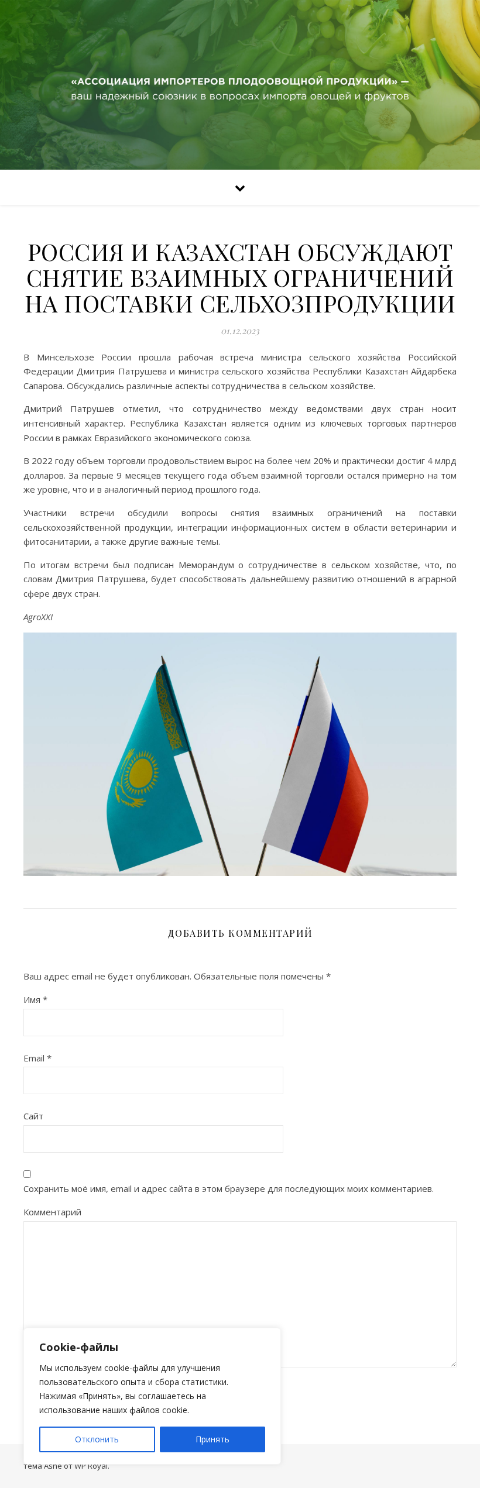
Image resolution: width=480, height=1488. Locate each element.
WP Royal (91, 1465)
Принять (212, 1439)
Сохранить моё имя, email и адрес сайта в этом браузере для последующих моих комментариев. (228, 1188)
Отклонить (97, 1439)
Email (37, 1058)
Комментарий (52, 1212)
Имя (35, 999)
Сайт (33, 1116)
